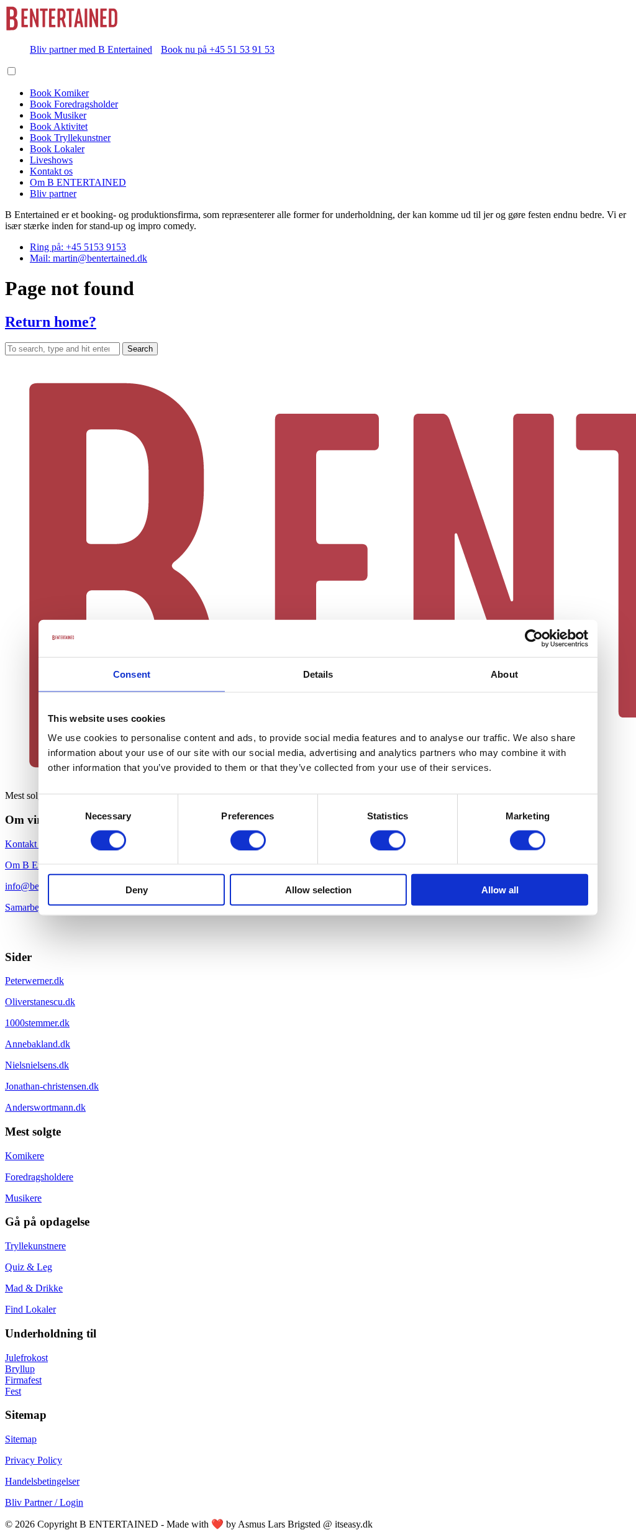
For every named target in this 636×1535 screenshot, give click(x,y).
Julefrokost (26, 1357)
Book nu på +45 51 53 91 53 (218, 49)
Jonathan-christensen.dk (52, 1086)
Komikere (24, 1155)
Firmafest (23, 1380)
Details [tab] (318, 673)
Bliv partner (53, 193)
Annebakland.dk (37, 1044)
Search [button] (140, 348)
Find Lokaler (30, 1309)
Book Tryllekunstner (70, 137)
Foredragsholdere (39, 1177)
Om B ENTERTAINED (78, 182)
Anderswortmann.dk (45, 1107)
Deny (136, 890)
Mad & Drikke (34, 1288)
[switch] (248, 840)
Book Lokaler (57, 148)
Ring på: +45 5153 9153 (78, 247)
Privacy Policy (33, 1460)
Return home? (50, 322)
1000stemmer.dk (37, 1023)
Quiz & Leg (28, 1267)
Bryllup (20, 1369)
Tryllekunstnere (35, 1246)
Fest (13, 1391)
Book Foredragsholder (74, 104)
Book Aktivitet (59, 126)
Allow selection (318, 890)
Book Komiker (59, 93)
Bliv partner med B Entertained (91, 49)
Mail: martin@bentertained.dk (88, 258)
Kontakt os (51, 171)
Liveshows (51, 160)
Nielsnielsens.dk (37, 1065)
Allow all (500, 890)
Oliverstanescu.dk (40, 1001)
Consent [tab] (131, 673)
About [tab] (504, 673)
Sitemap (21, 1439)
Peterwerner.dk (34, 980)
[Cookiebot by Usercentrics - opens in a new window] (533, 638)
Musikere (23, 1198)
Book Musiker (58, 115)
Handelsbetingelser (42, 1481)
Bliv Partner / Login (44, 1502)
